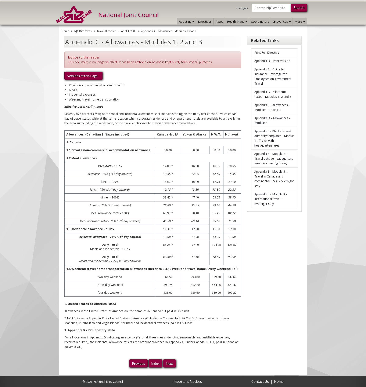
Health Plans (236, 22)
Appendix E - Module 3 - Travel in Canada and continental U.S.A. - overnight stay (274, 178)
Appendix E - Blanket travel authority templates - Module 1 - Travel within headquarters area (274, 138)
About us (185, 22)
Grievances (281, 22)
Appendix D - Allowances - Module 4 (272, 120)
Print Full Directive (266, 52)
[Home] (74, 14)
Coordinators (260, 22)
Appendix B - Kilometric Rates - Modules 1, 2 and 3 (272, 94)
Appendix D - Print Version (272, 61)
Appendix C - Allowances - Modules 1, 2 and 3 (272, 107)
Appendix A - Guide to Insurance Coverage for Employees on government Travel (272, 76)
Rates (219, 22)
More (299, 22)
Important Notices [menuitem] (187, 381)
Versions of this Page (82, 76)
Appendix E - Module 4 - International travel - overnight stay (270, 199)
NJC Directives (83, 31)
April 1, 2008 (128, 31)
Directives (205, 22)
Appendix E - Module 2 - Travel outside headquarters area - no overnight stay (273, 158)
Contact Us (260, 381)
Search (299, 7)
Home (65, 31)
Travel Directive (106, 31)
